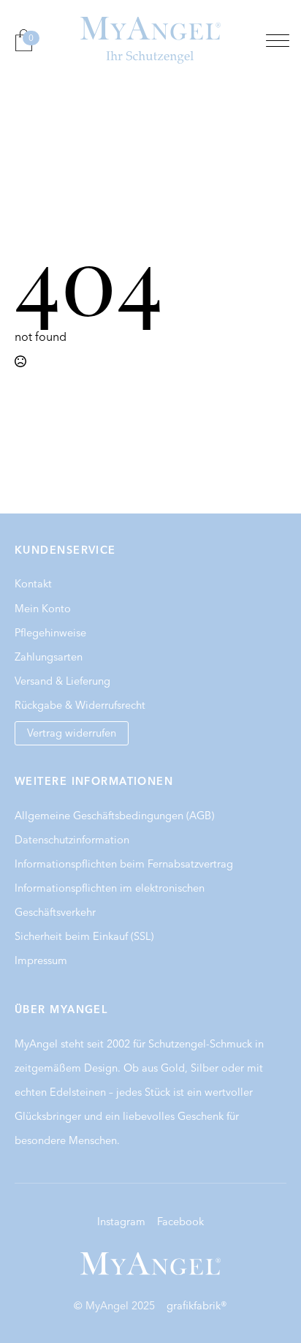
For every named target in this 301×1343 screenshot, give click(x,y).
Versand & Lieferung (62, 681)
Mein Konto (43, 608)
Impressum (41, 960)
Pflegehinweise (50, 632)
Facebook (180, 1221)
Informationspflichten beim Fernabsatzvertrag (124, 863)
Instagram (121, 1221)
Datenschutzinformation (72, 839)
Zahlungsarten (49, 656)
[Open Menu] (277, 40)
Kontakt (33, 583)
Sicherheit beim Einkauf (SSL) (84, 936)
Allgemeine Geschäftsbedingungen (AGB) (114, 815)
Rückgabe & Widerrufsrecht (80, 705)
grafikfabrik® (197, 1305)
